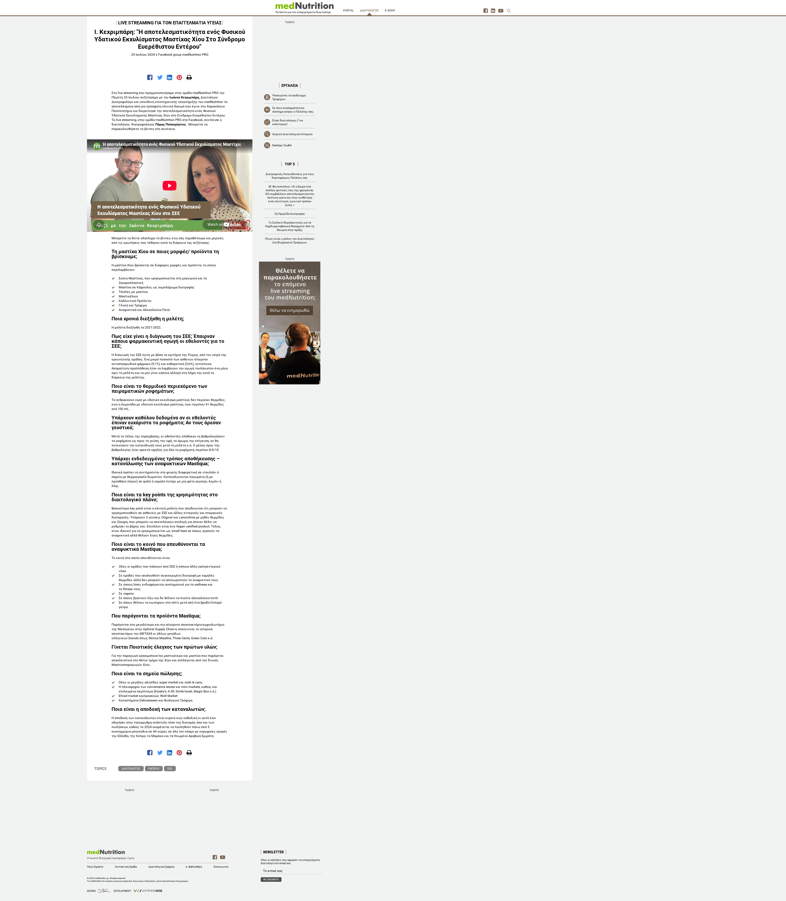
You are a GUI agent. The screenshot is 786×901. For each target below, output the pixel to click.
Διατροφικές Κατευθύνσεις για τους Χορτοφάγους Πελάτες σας (289, 175)
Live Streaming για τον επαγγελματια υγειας (169, 23)
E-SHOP (390, 10)
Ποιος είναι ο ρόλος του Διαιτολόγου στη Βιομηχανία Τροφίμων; (289, 240)
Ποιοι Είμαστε (95, 866)
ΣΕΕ (169, 768)
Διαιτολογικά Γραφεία (161, 866)
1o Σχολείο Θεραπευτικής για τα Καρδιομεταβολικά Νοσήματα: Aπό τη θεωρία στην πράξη (289, 226)
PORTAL (348, 10)
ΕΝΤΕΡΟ (153, 768)
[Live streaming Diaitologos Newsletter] (289, 323)
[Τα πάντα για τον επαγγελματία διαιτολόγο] (304, 7)
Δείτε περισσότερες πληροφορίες (172, 881)
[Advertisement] (289, 50)
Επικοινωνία (221, 866)
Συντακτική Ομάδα (126, 866)
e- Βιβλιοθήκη (194, 866)
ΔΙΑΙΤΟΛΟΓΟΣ (369, 10)
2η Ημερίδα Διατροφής (289, 213)
